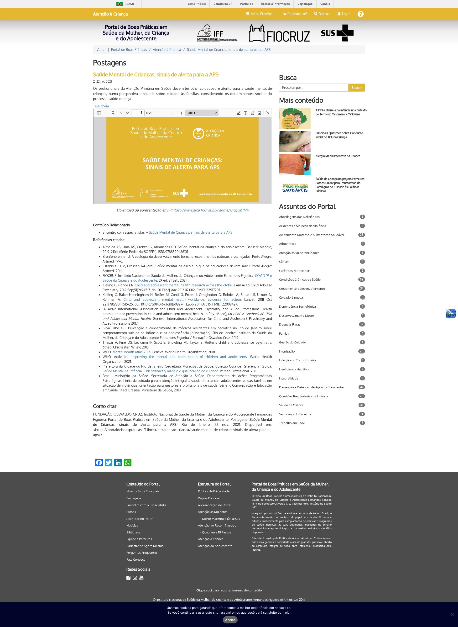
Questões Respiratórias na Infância (303, 396)
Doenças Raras (289, 324)
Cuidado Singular (291, 297)
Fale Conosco (136, 559)
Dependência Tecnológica (297, 306)
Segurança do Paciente (295, 414)
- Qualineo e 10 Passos (215, 532)
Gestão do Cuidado (292, 342)
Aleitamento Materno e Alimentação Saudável (311, 235)
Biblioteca (133, 532)
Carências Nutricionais (294, 271)
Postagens (133, 498)
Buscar (356, 87)
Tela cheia (101, 106)
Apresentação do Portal (214, 505)
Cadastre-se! (297, 14)
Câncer (284, 261)
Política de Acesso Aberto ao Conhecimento (305, 538)
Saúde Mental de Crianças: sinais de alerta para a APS (190, 232)
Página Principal (209, 498)
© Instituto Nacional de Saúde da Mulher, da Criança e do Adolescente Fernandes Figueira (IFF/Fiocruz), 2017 (229, 599)
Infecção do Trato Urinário (297, 360)
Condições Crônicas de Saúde (300, 279)
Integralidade (288, 378)
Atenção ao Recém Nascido (217, 525)
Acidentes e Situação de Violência (302, 226)
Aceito (230, 620)
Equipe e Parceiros (139, 539)
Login (346, 14)
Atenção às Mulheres (212, 512)
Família (284, 333)
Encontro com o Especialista (146, 505)
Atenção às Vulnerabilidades (299, 253)
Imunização (287, 351)
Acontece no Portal (139, 519)
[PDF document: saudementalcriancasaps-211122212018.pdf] (182, 156)
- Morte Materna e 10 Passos (220, 519)
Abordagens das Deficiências (299, 217)
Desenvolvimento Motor (296, 315)
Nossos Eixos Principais (142, 491)
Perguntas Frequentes (141, 552)
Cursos (131, 512)
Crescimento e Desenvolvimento (302, 288)
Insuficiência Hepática (294, 369)
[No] (452, 614)
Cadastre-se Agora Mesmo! (145, 546)
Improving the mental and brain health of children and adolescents (189, 357)
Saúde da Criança (291, 405)
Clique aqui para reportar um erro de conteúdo (229, 590)
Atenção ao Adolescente (215, 546)
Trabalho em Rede (292, 423)
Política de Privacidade (213, 491)
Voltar (101, 49)
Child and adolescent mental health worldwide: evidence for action (182, 299)
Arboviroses (287, 244)
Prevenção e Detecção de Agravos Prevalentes (311, 387)
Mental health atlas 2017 (131, 352)
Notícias (132, 525)
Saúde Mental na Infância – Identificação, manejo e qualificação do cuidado (160, 371)
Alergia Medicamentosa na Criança (338, 156)
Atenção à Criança (110, 13)
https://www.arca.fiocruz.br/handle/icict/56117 (208, 210)
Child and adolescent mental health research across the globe (183, 285)
